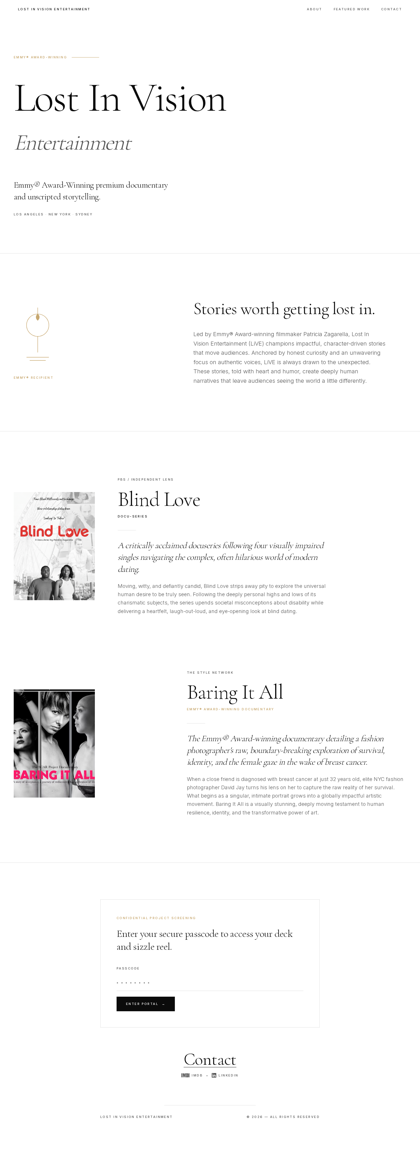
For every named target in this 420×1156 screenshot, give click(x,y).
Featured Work (352, 9)
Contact (391, 9)
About (314, 9)
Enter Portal (145, 1004)
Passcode (128, 968)
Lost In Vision (54, 9)
